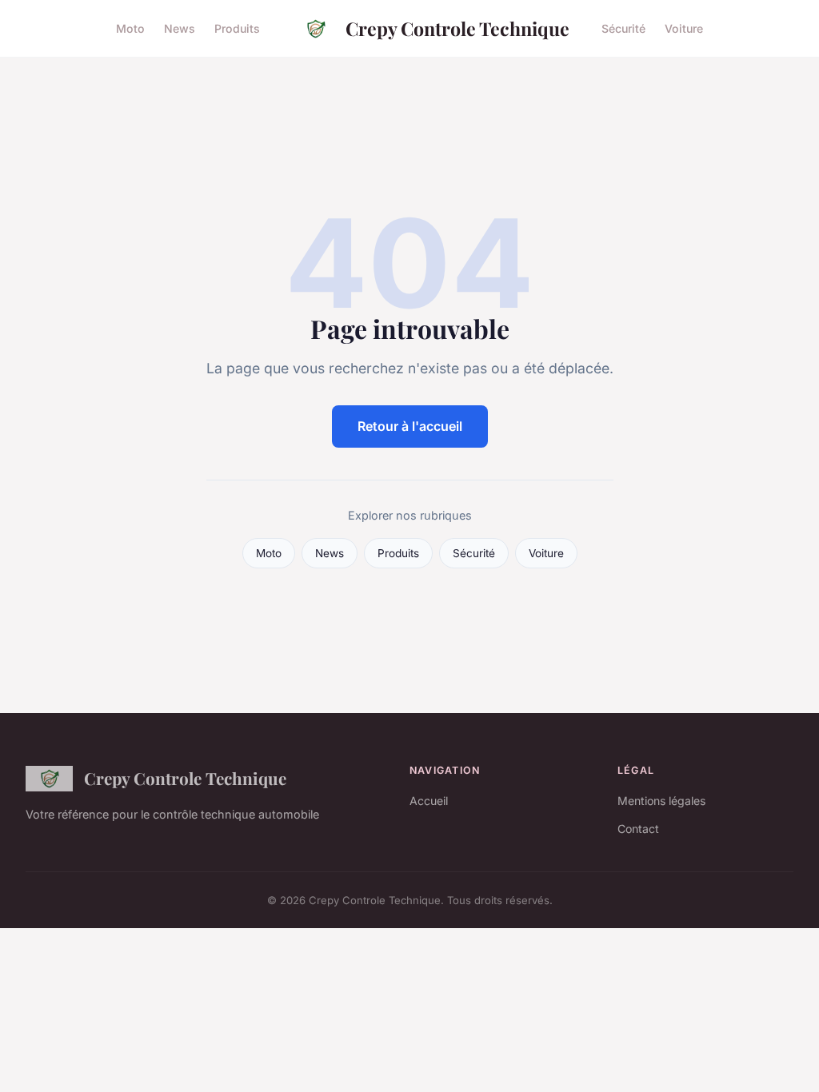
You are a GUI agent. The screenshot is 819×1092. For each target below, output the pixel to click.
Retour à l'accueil (410, 426)
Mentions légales (661, 800)
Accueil (429, 800)
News (179, 28)
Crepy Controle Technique (457, 28)
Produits (237, 28)
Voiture (684, 28)
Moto (130, 28)
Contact (638, 828)
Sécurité (623, 28)
